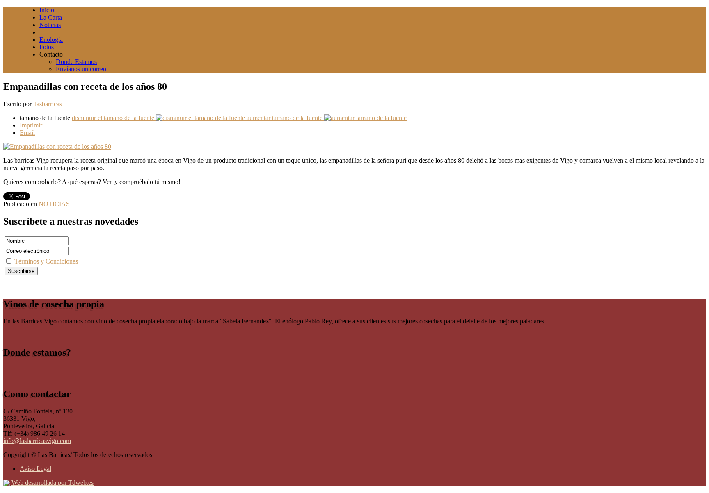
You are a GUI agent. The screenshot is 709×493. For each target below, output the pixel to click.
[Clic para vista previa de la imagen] (57, 146)
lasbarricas (48, 103)
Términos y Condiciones (46, 261)
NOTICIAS (54, 203)
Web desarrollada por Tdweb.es (52, 482)
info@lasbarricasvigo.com (37, 440)
